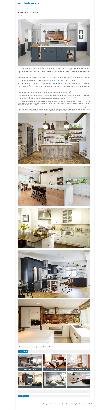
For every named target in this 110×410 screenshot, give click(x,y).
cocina (30, 8)
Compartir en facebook (25, 346)
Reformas (48, 8)
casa (25, 8)
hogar (42, 8)
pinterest (52, 346)
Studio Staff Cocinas (54, 80)
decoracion (36, 8)
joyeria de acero (24, 398)
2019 (20, 8)
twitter (34, 346)
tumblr (46, 346)
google (40, 346)
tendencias (55, 8)
